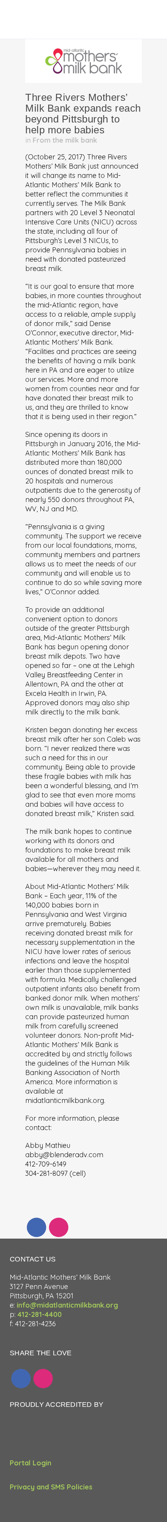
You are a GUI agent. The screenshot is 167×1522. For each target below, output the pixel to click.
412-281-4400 (39, 1314)
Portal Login (30, 1462)
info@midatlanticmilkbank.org (67, 1305)
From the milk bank (65, 140)
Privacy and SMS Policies (51, 1486)
